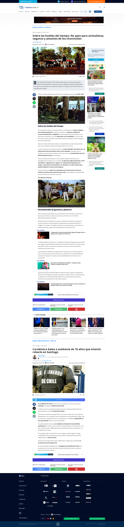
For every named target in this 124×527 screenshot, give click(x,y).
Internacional (34, 11)
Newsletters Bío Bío (64, 1)
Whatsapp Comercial (72, 518)
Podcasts (21, 11)
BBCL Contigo (75, 11)
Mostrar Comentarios (59, 300)
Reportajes (22, 508)
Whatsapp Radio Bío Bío (98, 518)
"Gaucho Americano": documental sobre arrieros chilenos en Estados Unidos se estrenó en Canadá (68, 284)
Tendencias (54, 11)
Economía (42, 11)
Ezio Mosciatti (38, 42)
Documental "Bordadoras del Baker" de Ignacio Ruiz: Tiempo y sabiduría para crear (66, 263)
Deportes (48, 11)
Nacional (27, 11)
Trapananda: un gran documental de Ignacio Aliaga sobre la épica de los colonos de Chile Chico (68, 233)
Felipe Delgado (41, 355)
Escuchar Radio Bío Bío (96, 1)
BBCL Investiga (67, 11)
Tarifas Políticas (23, 518)
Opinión (60, 11)
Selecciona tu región (26, 1)
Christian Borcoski (46, 360)
